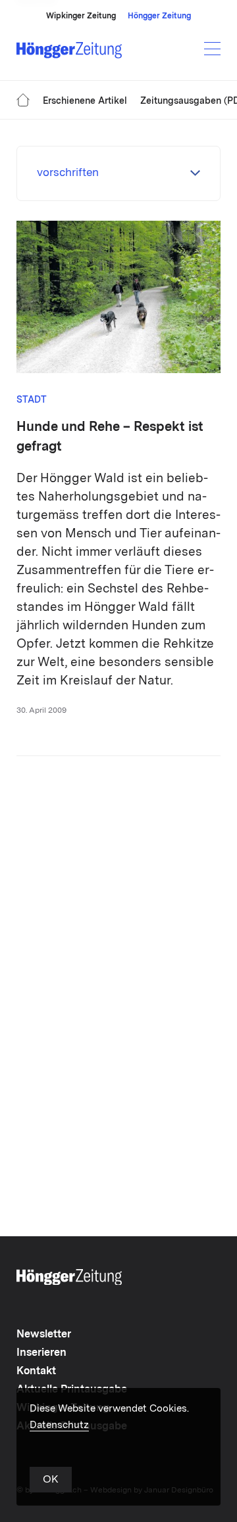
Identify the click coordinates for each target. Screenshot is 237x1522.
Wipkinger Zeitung (81, 16)
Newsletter (43, 1335)
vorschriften (68, 173)
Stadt (31, 400)
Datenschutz (59, 1426)
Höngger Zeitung (159, 16)
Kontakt (36, 1371)
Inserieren (41, 1353)
